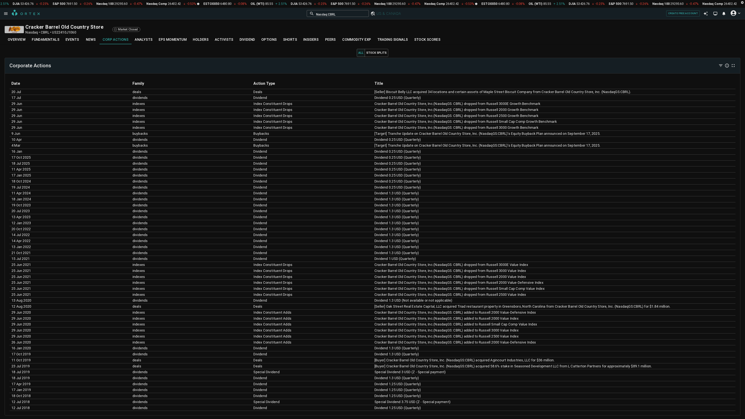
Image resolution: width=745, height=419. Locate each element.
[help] (727, 65)
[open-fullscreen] (733, 65)
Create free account (683, 13)
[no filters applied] (720, 65)
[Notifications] (724, 13)
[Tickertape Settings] (742, 2)
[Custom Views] (715, 13)
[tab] (17, 39)
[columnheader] (70, 83)
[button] (373, 13)
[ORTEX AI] (706, 13)
